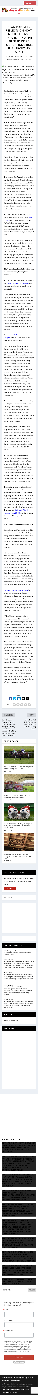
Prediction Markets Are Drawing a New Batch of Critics (17, 953)
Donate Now (10, 888)
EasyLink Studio (13, 56)
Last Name (8, 1330)
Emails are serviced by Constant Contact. (18, 1351)
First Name (8, 1320)
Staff (3, 1105)
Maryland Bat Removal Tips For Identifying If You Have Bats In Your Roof (17, 856)
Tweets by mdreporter (11, 1020)
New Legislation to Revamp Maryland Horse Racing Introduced (18, 768)
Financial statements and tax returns (14, 1115)
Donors (4, 1120)
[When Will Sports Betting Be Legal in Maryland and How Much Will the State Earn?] (19, 812)
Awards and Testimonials (10, 1110)
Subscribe (19, 1357)
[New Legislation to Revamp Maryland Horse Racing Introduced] (19, 755)
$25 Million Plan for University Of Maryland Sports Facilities (17, 796)
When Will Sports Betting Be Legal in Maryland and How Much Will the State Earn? (18, 826)
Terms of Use (15, 1380)
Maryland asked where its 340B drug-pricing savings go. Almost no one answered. (18, 1281)
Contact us (5, 1135)
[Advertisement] (19, 918)
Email (6, 1310)
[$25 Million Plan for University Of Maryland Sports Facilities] (19, 783)
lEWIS (6, 951)
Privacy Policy (7, 1130)
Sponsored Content (13, 59)
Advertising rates (7, 1125)
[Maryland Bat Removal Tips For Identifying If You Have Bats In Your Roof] (19, 842)
